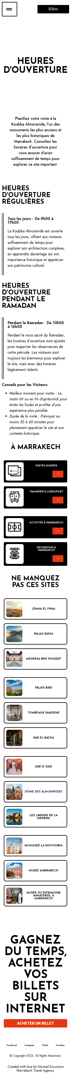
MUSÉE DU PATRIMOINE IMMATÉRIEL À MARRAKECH (44, 895)
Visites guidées (46, 465)
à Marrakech (35, 447)
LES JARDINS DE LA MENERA (44, 817)
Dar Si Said (43, 766)
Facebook (12, 1045)
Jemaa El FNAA (43, 608)
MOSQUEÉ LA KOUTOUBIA (43, 845)
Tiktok (45, 1045)
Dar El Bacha (43, 737)
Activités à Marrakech (46, 522)
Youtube (60, 1045)
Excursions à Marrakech (46, 548)
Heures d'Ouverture (35, 66)
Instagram (29, 1045)
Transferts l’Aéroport (46, 491)
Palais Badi (43, 687)
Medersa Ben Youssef (43, 659)
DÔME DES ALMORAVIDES (43, 791)
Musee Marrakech (43, 870)
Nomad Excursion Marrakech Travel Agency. (40, 1068)
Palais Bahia (43, 634)
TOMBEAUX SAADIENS (43, 712)
